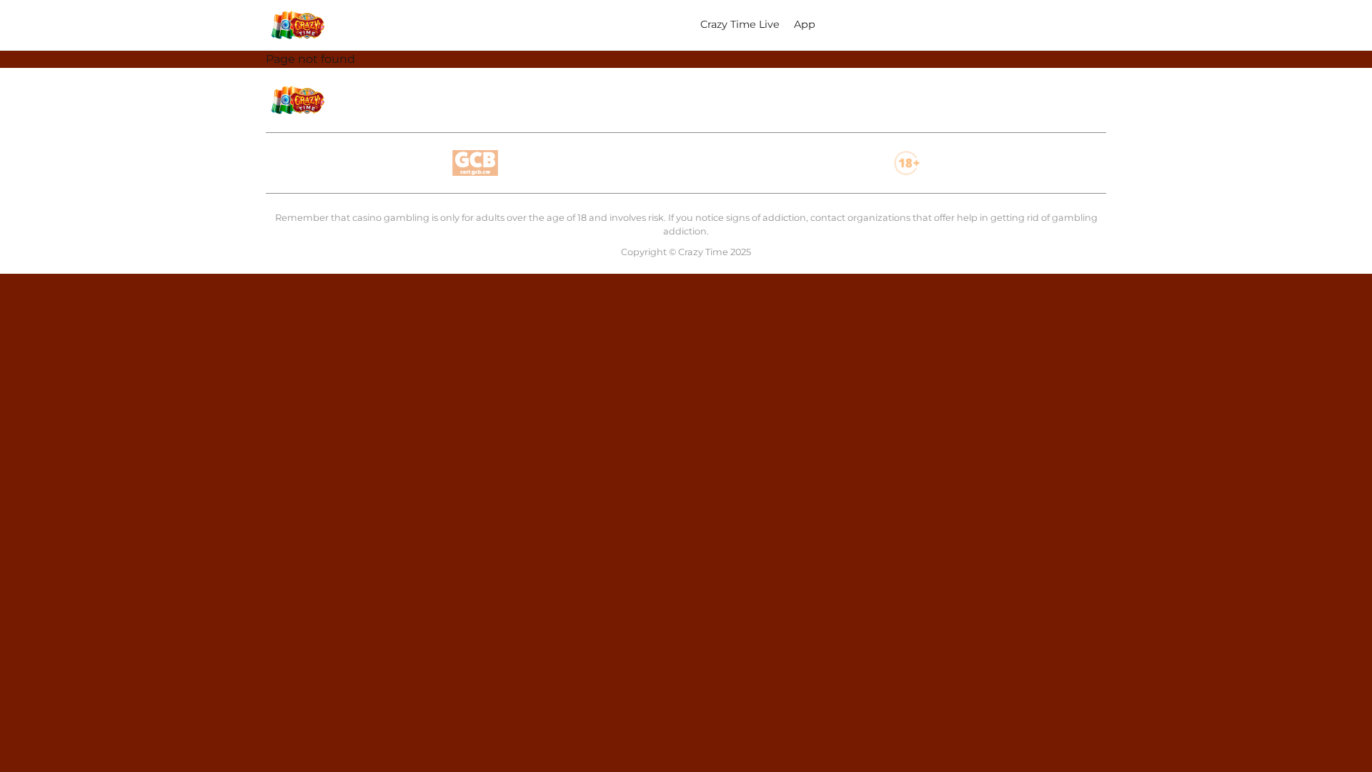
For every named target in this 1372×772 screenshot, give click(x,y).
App (804, 24)
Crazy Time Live (740, 24)
